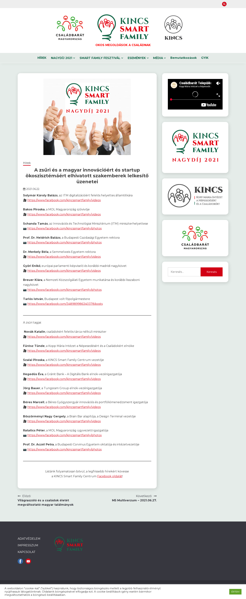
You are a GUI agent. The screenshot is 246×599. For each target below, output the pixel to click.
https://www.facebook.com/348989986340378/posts (65, 304)
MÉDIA (158, 58)
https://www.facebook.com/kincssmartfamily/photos (64, 228)
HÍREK (41, 58)
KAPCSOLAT (26, 552)
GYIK (205, 58)
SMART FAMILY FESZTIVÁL (100, 58)
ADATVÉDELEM (29, 538)
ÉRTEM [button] (235, 591)
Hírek (27, 163)
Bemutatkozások (183, 58)
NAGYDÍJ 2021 (61, 58)
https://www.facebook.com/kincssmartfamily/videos (64, 200)
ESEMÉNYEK (137, 58)
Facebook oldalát (109, 476)
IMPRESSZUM (28, 545)
